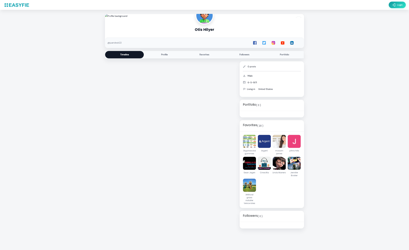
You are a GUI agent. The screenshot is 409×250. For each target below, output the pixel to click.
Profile (164, 54)
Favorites (204, 54)
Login (397, 5)
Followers (244, 54)
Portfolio (284, 54)
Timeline (124, 54)
